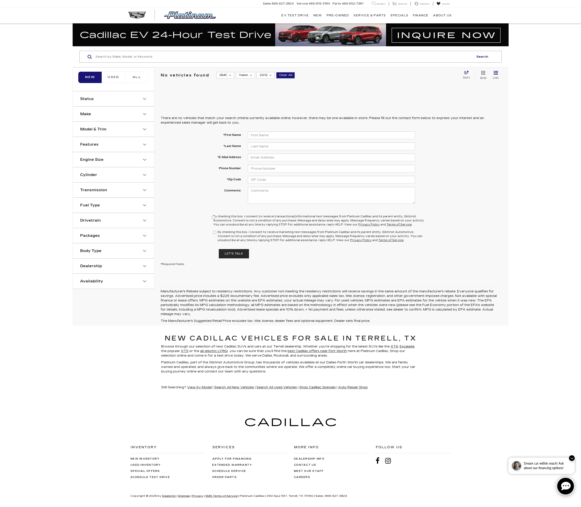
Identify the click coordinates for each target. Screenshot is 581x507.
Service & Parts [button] (370, 15)
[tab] (113, 77)
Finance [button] (420, 15)
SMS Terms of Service (221, 495)
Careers (302, 477)
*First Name (232, 135)
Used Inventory (145, 464)
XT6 (394, 346)
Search (482, 57)
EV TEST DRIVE (295, 15)
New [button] (317, 15)
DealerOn (169, 495)
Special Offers (145, 471)
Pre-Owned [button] (338, 15)
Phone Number (230, 168)
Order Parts (224, 477)
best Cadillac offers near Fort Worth (317, 351)
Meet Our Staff (309, 471)
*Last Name (232, 146)
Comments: (232, 190)
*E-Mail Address (229, 157)
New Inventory (145, 458)
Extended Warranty (232, 464)
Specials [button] (399, 15)
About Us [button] (442, 15)
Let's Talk (234, 253)
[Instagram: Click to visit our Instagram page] (390, 460)
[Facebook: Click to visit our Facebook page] (380, 460)
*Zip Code (234, 179)
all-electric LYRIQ (214, 351)
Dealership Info (309, 458)
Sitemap (184, 495)
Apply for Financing (231, 458)
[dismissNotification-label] (572, 458)
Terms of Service (399, 224)
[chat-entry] (565, 486)
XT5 (184, 351)
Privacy (197, 495)
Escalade (407, 346)
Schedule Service (229, 471)
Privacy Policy (369, 224)
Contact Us (305, 464)
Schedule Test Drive (150, 477)
